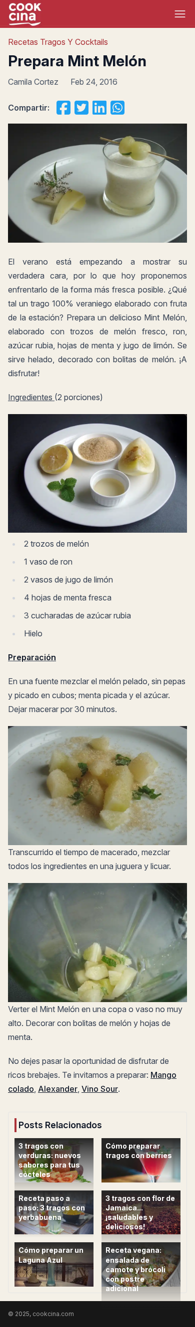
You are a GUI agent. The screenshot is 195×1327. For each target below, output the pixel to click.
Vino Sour (100, 1089)
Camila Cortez (33, 82)
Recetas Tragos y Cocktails (58, 42)
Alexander (58, 1089)
